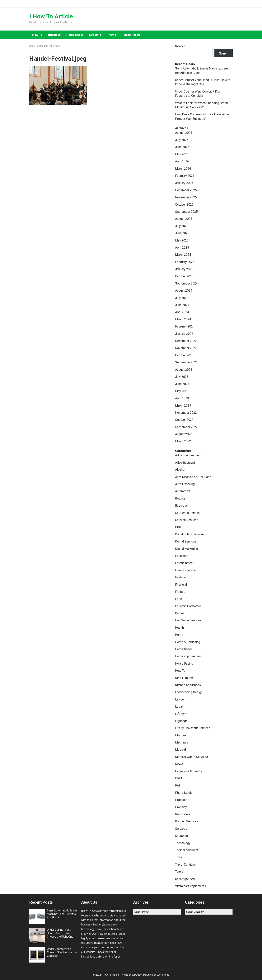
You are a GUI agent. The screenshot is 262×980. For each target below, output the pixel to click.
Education (181, 556)
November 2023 (186, 348)
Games (180, 613)
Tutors (179, 871)
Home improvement (188, 656)
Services (181, 828)
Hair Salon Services (188, 620)
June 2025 (182, 233)
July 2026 (181, 140)
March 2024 (183, 319)
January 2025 (184, 269)
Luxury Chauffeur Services (192, 728)
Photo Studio (184, 793)
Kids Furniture (184, 678)
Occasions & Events (188, 771)
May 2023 (182, 391)
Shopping (181, 836)
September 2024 (186, 283)
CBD (178, 527)
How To (37, 34)
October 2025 (184, 204)
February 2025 (184, 262)
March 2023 (183, 405)
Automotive (182, 491)
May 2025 (182, 240)
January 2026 (184, 183)
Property (181, 807)
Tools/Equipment (186, 850)
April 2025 (182, 247)
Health (179, 627)
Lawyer (180, 699)
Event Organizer (185, 570)
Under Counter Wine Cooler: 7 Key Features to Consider (62, 952)
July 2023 (181, 377)
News (112, 34)
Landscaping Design (189, 692)
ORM (178, 778)
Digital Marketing (186, 549)
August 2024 (183, 290)
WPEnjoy (137, 974)
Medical (180, 749)
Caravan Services (186, 520)
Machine (180, 735)
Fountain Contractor (188, 606)
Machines (181, 742)
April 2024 (182, 312)
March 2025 (183, 254)
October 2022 (184, 420)
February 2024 (184, 326)
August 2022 (183, 434)
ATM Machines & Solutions (193, 477)
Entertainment (184, 563)
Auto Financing (185, 484)
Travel (179, 857)
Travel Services (185, 864)
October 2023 (184, 355)
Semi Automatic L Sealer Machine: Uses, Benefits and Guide (62, 914)
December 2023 (186, 341)
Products (181, 800)
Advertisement (185, 462)
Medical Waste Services (191, 757)
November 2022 (186, 412)
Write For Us (132, 34)
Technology (182, 843)
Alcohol (180, 469)
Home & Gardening (187, 642)
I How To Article (51, 16)
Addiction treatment (188, 455)
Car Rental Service (187, 513)
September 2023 (186, 362)
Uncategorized (185, 879)
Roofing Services (186, 821)
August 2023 (183, 369)
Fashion (180, 577)
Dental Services (185, 541)
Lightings (181, 721)
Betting (180, 498)
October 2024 (184, 276)
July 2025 (181, 226)
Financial (181, 584)
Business (54, 34)
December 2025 (186, 190)
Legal (179, 706)
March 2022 (183, 441)
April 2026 (182, 161)
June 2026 (182, 147)
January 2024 (184, 334)
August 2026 (183, 133)
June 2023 (182, 384)
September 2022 (186, 427)
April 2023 (182, 398)
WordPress (163, 974)
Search (180, 46)
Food (178, 599)
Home (32, 46)
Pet (177, 785)
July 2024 (181, 298)
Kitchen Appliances (188, 685)
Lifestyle (95, 34)
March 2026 (183, 168)
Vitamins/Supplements (190, 886)
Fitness (180, 592)
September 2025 (186, 211)
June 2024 (182, 305)
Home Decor (74, 34)
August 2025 (183, 219)
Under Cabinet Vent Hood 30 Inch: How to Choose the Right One (60, 933)
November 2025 (186, 197)
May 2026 (182, 154)
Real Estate (182, 814)
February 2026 (184, 176)
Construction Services (190, 534)
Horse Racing (184, 663)
